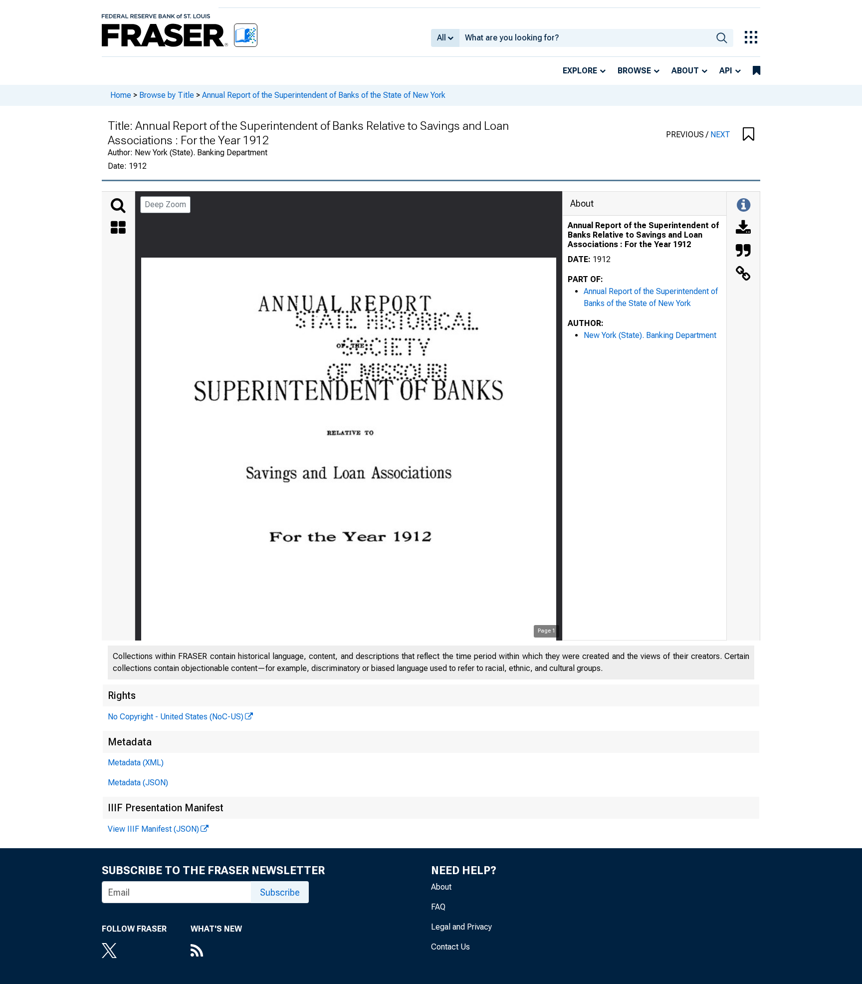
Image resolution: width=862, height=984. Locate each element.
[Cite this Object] (743, 252)
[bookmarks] (756, 71)
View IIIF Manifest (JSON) (153, 829)
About (685, 70)
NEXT (720, 134)
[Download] (743, 229)
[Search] (118, 206)
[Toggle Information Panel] (743, 206)
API (725, 70)
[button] (748, 134)
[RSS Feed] (216, 951)
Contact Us (450, 947)
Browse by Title (166, 95)
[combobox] (585, 38)
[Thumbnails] (118, 229)
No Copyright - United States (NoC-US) (175, 716)
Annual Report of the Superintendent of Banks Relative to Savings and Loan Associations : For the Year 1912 (643, 235)
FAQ (438, 907)
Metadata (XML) (136, 762)
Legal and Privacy (461, 927)
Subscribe (280, 892)
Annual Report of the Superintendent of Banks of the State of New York (323, 95)
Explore (580, 70)
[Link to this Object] (743, 275)
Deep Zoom (165, 204)
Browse (634, 70)
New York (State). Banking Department (650, 335)
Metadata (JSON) (138, 782)
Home (120, 95)
